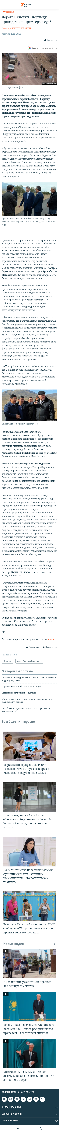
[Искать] (41, 1128)
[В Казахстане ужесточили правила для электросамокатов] (29, 963)
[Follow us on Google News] (36, 1099)
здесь (51, 639)
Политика (8, 12)
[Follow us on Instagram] (10, 1099)
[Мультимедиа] (18, 1128)
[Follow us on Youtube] (4, 1099)
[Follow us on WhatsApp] (29, 1099)
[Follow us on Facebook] (17, 1099)
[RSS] (42, 1099)
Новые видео (13, 944)
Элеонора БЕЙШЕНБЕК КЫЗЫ (16, 28)
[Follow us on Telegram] (23, 1099)
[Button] (50, 40)
